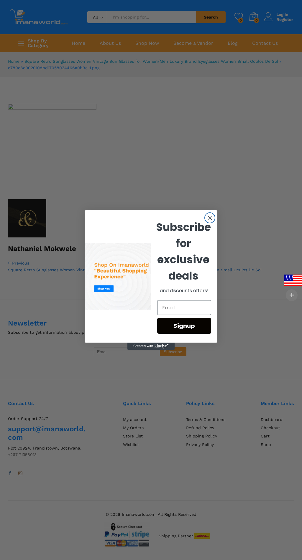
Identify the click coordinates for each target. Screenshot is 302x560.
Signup (184, 326)
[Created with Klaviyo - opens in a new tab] (151, 346)
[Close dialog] (210, 218)
